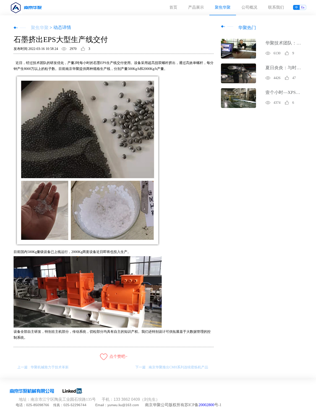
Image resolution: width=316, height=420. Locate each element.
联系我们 (276, 7)
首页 (173, 7)
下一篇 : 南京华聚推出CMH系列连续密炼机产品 (171, 367)
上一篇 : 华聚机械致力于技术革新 (43, 367)
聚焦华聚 (223, 7)
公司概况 (249, 7)
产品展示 (196, 7)
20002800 (206, 405)
